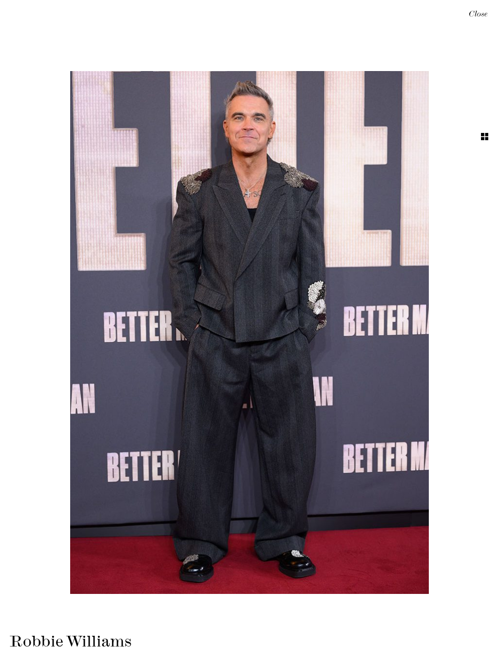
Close (478, 15)
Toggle (484, 136)
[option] (249, 332)
